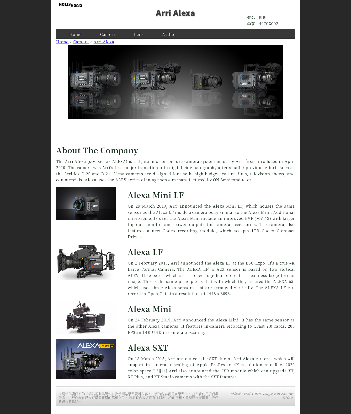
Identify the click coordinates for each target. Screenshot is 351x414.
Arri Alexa (104, 41)
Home (75, 34)
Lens (139, 34)
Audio (168, 34)
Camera (108, 34)
